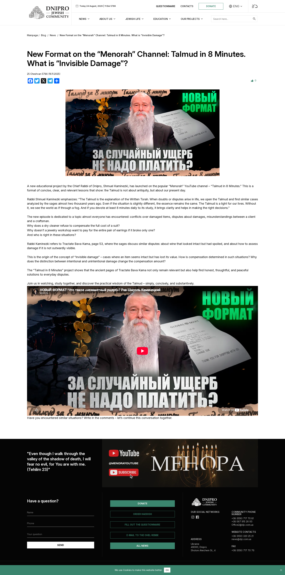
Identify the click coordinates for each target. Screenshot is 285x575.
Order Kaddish (142, 514)
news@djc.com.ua (241, 539)
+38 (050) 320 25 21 (242, 536)
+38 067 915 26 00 (242, 521)
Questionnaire (165, 6)
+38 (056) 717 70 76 (243, 550)
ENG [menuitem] (236, 6)
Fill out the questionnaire (142, 524)
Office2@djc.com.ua (242, 524)
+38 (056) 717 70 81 (243, 518)
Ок (167, 570)
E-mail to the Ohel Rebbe (142, 535)
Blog (43, 35)
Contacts (186, 6)
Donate (211, 6)
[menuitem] (235, 6)
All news (142, 545)
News (53, 35)
